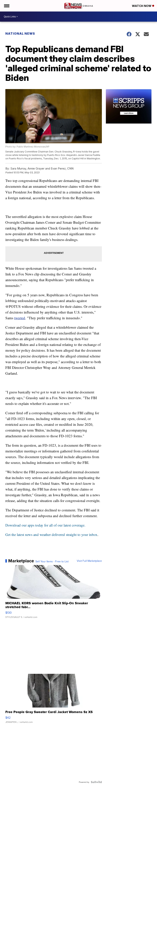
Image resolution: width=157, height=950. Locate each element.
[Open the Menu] (6, 5)
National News (20, 33)
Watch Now (142, 6)
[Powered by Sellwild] (96, 782)
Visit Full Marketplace (89, 560)
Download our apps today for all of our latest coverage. (45, 525)
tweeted (19, 317)
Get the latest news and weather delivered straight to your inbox (51, 534)
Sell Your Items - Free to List (52, 561)
